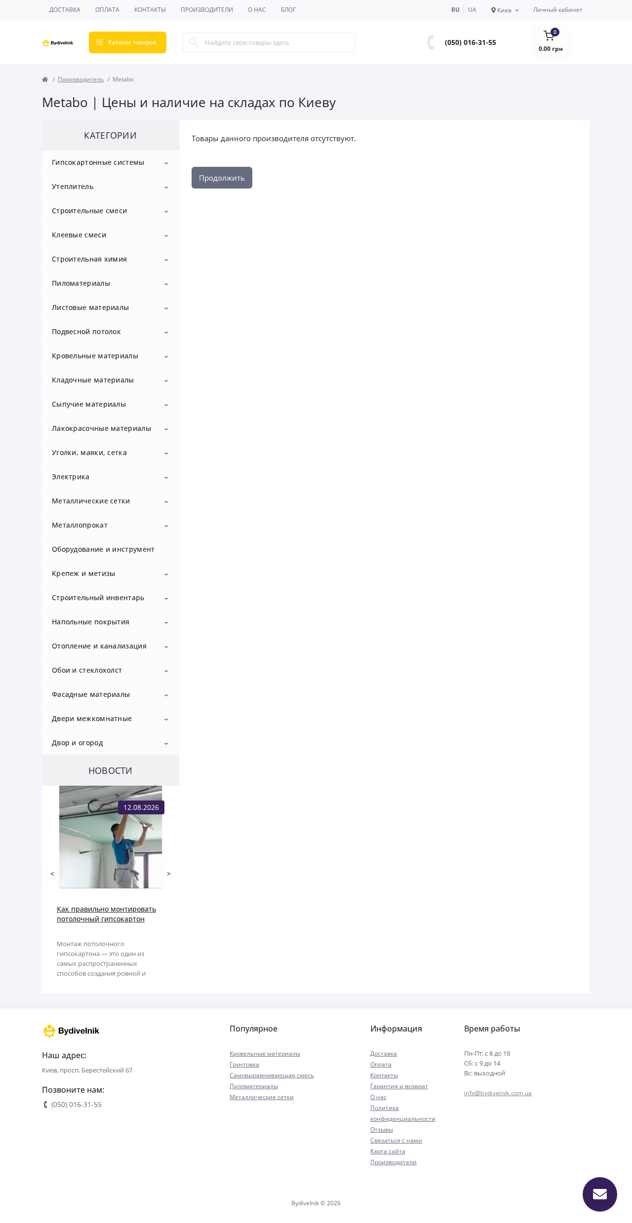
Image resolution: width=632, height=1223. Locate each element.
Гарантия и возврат (399, 1086)
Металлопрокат (80, 525)
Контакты (150, 9)
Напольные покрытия (90, 621)
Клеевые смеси (79, 234)
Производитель (81, 79)
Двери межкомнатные (92, 718)
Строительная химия (89, 259)
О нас (257, 9)
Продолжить (222, 178)
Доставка (64, 9)
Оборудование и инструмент (103, 549)
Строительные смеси (89, 210)
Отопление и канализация (99, 645)
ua (472, 9)
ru (455, 9)
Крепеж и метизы (84, 573)
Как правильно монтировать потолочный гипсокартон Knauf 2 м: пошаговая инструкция (106, 914)
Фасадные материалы (91, 694)
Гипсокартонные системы (98, 162)
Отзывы (381, 1129)
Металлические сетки (91, 500)
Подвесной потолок (86, 331)
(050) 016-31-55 (470, 42)
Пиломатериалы (81, 283)
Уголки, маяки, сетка (89, 452)
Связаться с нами (396, 1140)
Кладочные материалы (93, 379)
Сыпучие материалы (89, 404)
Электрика (71, 476)
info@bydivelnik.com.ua (498, 1093)
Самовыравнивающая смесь (272, 1075)
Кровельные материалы (95, 355)
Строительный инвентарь (98, 597)
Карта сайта (387, 1151)
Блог (288, 9)
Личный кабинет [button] (558, 9)
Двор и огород (77, 742)
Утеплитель (72, 186)
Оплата (107, 9)
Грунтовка (244, 1064)
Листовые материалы (90, 307)
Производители (207, 9)
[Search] (193, 42)
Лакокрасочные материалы (101, 428)
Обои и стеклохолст (87, 670)
